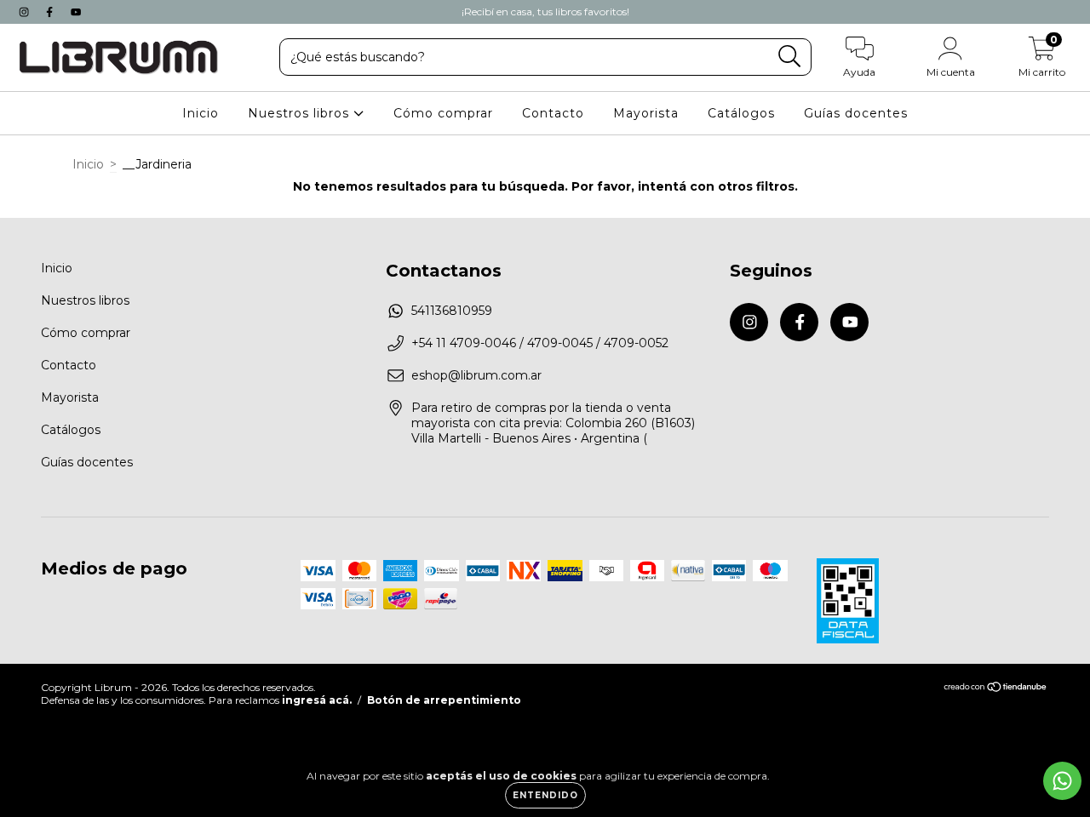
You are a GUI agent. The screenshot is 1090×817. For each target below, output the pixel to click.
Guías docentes (856, 113)
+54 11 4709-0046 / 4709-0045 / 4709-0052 (539, 343)
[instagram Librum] (25, 12)
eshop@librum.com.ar (476, 375)
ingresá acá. (317, 700)
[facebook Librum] (51, 12)
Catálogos (741, 113)
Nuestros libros (300, 113)
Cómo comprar (443, 113)
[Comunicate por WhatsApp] (1062, 781)
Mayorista (646, 113)
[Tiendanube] (996, 688)
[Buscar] (790, 57)
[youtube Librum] (76, 12)
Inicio (200, 113)
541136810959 (451, 310)
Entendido (545, 795)
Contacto (553, 113)
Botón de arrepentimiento (444, 700)
